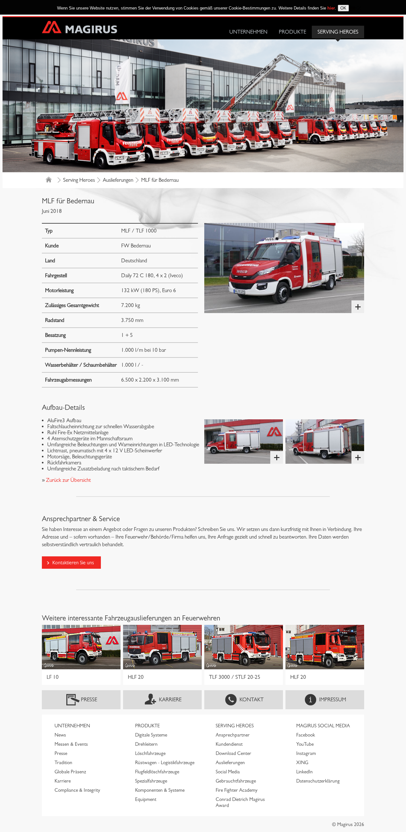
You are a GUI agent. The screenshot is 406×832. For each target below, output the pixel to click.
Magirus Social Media (323, 726)
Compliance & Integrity (77, 790)
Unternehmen (248, 32)
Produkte (292, 32)
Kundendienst (229, 744)
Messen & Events (71, 744)
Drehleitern (146, 744)
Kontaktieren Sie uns (73, 563)
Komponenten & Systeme (160, 790)
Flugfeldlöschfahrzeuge (157, 772)
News (60, 735)
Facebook (305, 735)
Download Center (233, 753)
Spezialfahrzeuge (151, 781)
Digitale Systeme (151, 735)
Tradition (63, 762)
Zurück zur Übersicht (68, 480)
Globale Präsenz (70, 772)
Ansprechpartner (233, 735)
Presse (89, 700)
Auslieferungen (118, 180)
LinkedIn (304, 772)
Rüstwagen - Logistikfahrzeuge (164, 762)
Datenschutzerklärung (318, 781)
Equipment (145, 799)
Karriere (170, 700)
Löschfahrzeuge (150, 753)
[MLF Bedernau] (284, 268)
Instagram (306, 753)
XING (302, 762)
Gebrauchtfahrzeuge (236, 781)
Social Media (228, 772)
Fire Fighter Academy (237, 790)
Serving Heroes (338, 32)
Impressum (332, 700)
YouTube (305, 744)
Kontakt (251, 700)
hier (331, 8)
